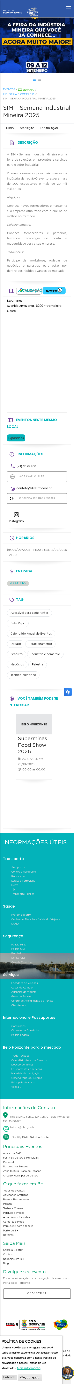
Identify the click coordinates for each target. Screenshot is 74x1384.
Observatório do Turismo (26, 1078)
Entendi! (9, 1377)
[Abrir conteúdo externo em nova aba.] (29, 291)
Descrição (27, 128)
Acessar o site (31, 476)
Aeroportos (18, 867)
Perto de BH (10, 1230)
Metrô (14, 885)
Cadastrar (37, 1293)
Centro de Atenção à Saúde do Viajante (35, 919)
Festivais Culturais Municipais (21, 1157)
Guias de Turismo (21, 996)
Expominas (16, 438)
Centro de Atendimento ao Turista (32, 1001)
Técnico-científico (23, 675)
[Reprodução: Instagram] (37, 45)
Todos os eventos (14, 1190)
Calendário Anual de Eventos (31, 633)
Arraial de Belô (12, 1153)
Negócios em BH (13, 1259)
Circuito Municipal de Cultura (20, 1175)
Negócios (17, 664)
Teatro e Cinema (13, 1208)
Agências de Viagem (23, 992)
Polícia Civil (18, 949)
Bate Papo (17, 623)
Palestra (37, 664)
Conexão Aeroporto (23, 872)
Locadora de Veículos (24, 983)
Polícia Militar (19, 944)
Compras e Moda (13, 1222)
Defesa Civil (18, 958)
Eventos (9, 89)
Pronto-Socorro (21, 915)
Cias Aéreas (18, 1005)
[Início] (20, 7)
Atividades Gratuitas (15, 1195)
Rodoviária (18, 876)
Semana (28, 90)
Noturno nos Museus (15, 1166)
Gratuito (16, 654)
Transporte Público (23, 894)
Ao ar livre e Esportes (16, 1217)
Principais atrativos (23, 1082)
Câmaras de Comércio (25, 1030)
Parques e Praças (13, 1213)
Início (10, 128)
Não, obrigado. (30, 1377)
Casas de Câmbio (22, 987)
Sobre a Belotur (13, 1250)
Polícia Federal (20, 1035)
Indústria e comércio (18, 94)
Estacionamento (40, 644)
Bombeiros (18, 953)
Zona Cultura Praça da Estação (22, 1171)
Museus (7, 1204)
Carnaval (8, 1162)
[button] (34, 80)
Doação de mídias (22, 1064)
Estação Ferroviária (23, 881)
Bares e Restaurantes (16, 1199)
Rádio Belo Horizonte (35, 1137)
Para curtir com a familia (18, 1226)
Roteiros (8, 1235)
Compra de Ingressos (36, 498)
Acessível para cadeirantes (29, 612)
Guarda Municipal (21, 962)
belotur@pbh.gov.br (22, 1127)
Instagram (16, 521)
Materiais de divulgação (25, 1073)
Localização (49, 128)
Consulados (18, 1026)
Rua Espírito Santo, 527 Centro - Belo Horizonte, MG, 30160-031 (36, 1119)
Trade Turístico (20, 1056)
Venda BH (17, 1087)
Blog (6, 1263)
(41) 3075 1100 (26, 466)
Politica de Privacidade (64, 1353)
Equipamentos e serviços (26, 1069)
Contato (8, 1254)
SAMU (15, 924)
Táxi (13, 889)
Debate (15, 644)
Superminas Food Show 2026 (32, 745)
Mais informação (28, 1368)
